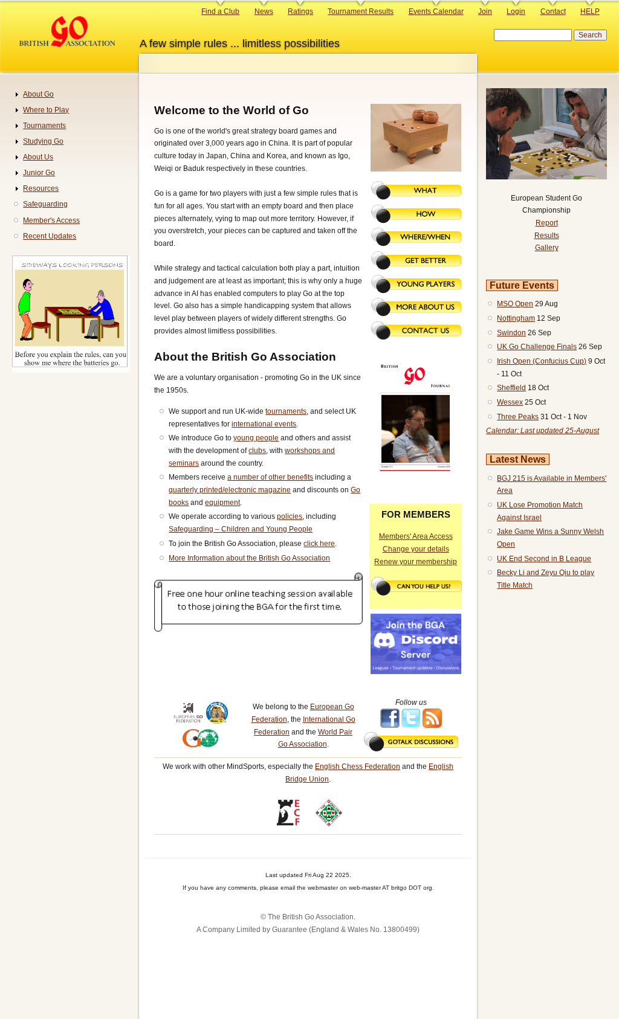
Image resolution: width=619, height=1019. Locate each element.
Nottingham (516, 318)
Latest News (518, 459)
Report (547, 223)
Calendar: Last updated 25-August (542, 430)
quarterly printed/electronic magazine (230, 490)
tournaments (285, 411)
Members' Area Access (416, 536)
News (263, 11)
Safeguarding (45, 204)
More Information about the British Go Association (249, 558)
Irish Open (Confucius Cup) (541, 361)
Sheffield (511, 388)
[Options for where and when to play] (416, 244)
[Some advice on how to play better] (416, 267)
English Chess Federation (357, 766)
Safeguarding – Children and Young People (241, 529)
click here (319, 543)
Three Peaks (518, 417)
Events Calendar (436, 11)
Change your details (416, 549)
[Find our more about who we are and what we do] (416, 314)
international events (264, 424)
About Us (38, 157)
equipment (222, 502)
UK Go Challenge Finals (537, 346)
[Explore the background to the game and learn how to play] (416, 197)
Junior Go (39, 173)
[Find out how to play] (416, 221)
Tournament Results (361, 11)
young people (256, 438)
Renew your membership (415, 562)
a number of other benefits (270, 477)
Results (546, 235)
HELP (590, 11)
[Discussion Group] (411, 749)
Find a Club (220, 11)
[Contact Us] (416, 337)
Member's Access (51, 220)
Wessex (510, 402)
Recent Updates (49, 236)
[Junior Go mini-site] (416, 291)
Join (485, 11)
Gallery (547, 247)
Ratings (300, 11)
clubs (257, 450)
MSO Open (515, 304)
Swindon (511, 333)
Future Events (522, 285)
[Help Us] (416, 593)
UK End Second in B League (544, 559)
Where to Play (46, 110)
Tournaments (44, 125)
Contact (553, 11)
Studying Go (43, 141)
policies (289, 516)
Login (516, 11)
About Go (38, 94)
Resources (41, 188)
